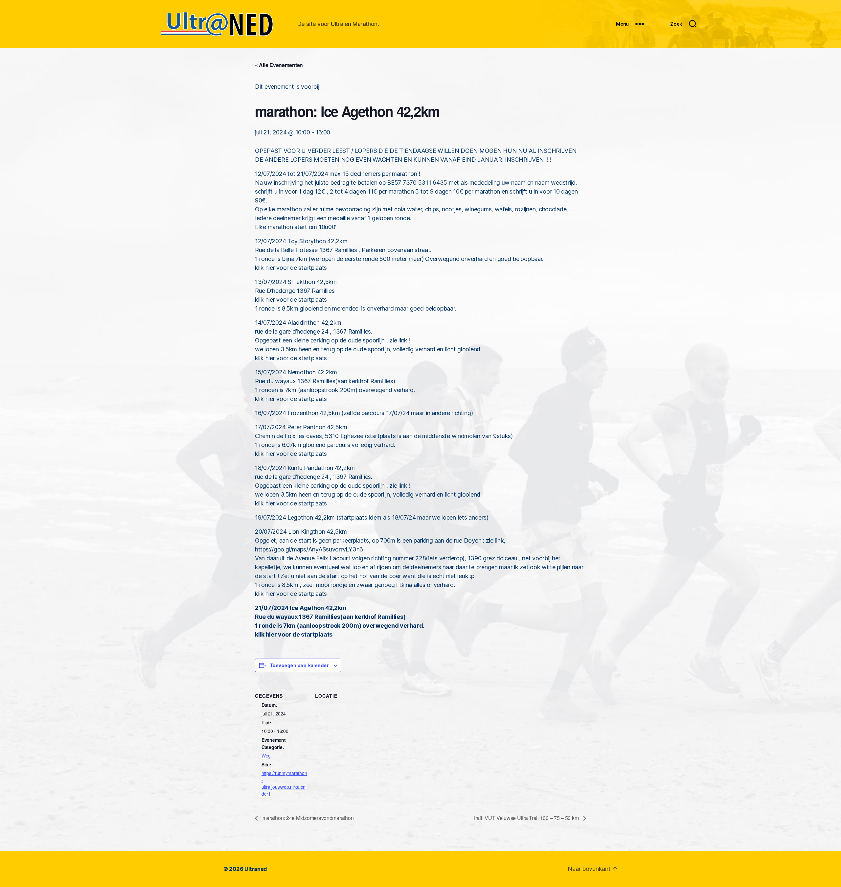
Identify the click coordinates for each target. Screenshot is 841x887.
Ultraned (255, 869)
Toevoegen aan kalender (299, 665)
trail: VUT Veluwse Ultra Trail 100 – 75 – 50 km (527, 818)
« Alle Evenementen (279, 65)
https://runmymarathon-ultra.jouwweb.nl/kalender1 (284, 783)
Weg (266, 755)
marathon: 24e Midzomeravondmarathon (307, 818)
